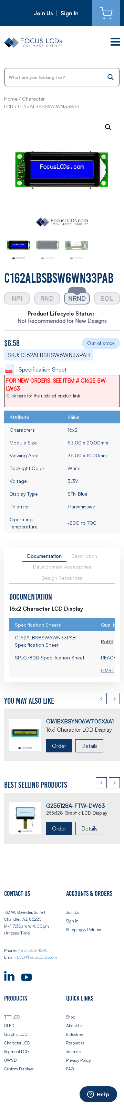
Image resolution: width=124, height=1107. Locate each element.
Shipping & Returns (83, 929)
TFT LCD (12, 1017)
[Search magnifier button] (110, 77)
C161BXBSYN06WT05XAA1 (80, 721)
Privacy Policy (78, 1060)
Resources (75, 1042)
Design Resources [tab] (62, 578)
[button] (108, 127)
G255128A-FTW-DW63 (75, 805)
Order (59, 745)
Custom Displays (19, 1068)
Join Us (43, 13)
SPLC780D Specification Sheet (49, 657)
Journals (73, 1051)
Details (89, 745)
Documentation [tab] (44, 556)
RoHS (107, 641)
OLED (9, 1025)
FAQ (70, 1068)
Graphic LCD (15, 1034)
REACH (109, 657)
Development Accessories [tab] (62, 567)
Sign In (70, 13)
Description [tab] (84, 556)
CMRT (107, 670)
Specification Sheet (42, 369)
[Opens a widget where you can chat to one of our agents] (98, 1095)
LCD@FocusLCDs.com (37, 957)
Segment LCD (16, 1051)
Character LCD (17, 1042)
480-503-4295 (32, 950)
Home (11, 98)
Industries (74, 1034)
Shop (70, 1017)
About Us (74, 1025)
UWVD (10, 1060)
